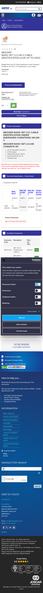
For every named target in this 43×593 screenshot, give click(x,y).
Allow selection (21, 324)
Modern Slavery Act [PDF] (11, 439)
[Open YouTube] (14, 527)
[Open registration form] (34, 14)
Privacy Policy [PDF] (11, 416)
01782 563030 (21, 344)
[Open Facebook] (3, 527)
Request (13, 85)
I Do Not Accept (21, 331)
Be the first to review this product (12, 44)
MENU (3, 17)
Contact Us (21, 112)
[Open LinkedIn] (10, 527)
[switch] (38, 290)
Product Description (13, 126)
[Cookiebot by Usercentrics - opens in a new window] (32, 260)
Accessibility (8, 426)
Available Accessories (14, 233)
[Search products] (39, 9)
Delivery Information (11, 420)
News (5, 453)
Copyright (7, 423)
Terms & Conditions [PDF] (11, 433)
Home (4, 20)
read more (5, 74)
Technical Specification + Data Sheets (20, 176)
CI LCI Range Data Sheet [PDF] (16, 221)
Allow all (21, 318)
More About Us (9, 413)
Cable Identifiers (18, 20)
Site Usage (8, 429)
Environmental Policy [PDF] (11, 445)
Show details (32, 311)
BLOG (4, 532)
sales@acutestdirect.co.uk (14, 521)
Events (6, 456)
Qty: (3, 105)
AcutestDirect (6, 504)
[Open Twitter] (6, 527)
